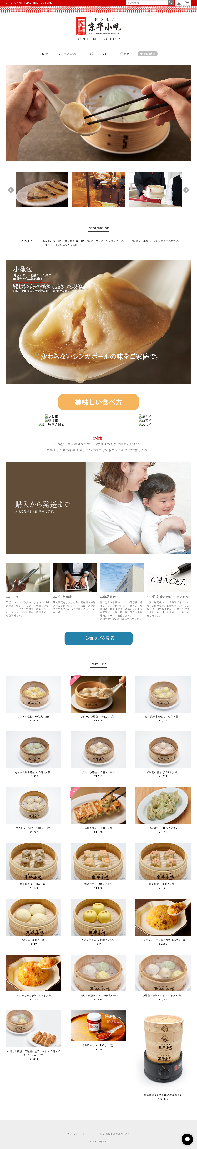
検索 (171, 2)
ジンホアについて (69, 53)
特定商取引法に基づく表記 (115, 1134)
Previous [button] (11, 190)
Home (45, 53)
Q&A (106, 53)
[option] (42, 189)
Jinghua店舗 (147, 53)
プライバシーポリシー (79, 1134)
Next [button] (186, 190)
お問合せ (123, 53)
